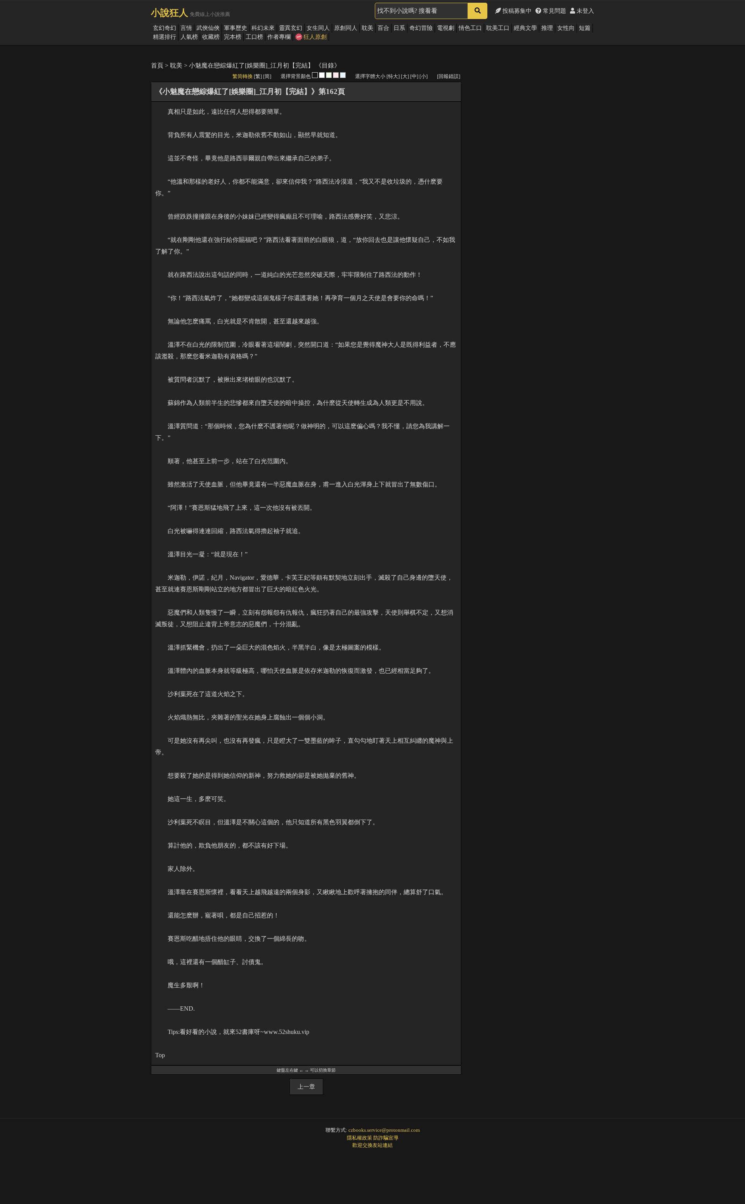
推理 (547, 28)
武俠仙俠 (208, 28)
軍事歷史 (235, 28)
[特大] (393, 76)
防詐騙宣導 (385, 1138)
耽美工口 (497, 28)
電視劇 (445, 28)
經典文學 (525, 28)
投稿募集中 (516, 11)
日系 (399, 28)
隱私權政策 (359, 1138)
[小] (423, 76)
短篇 (585, 28)
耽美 (367, 28)
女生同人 (318, 28)
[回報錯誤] (448, 76)
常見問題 (553, 11)
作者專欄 (279, 37)
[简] (267, 76)
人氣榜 (189, 37)
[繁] (258, 76)
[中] (414, 76)
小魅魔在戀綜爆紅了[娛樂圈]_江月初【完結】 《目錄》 (264, 65)
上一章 (306, 1087)
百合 (383, 28)
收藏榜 (211, 37)
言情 (186, 28)
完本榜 (232, 37)
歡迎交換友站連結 (372, 1145)
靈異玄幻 (290, 28)
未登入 (584, 11)
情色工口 (470, 28)
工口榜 (254, 37)
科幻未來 (263, 28)
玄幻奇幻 (164, 28)
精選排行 (164, 37)
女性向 (566, 28)
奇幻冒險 (421, 28)
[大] (405, 76)
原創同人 (345, 28)
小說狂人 (169, 13)
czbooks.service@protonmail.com (384, 1130)
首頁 (157, 65)
